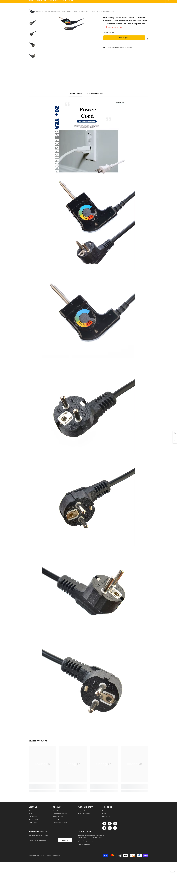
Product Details (75, 93)
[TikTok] (104, 828)
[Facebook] (104, 823)
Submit (65, 840)
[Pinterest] (115, 823)
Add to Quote (124, 38)
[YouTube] (110, 828)
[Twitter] (115, 828)
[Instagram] (110, 823)
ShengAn (112, 32)
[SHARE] (146, 38)
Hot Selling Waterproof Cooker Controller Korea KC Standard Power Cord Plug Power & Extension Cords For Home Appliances (125, 20)
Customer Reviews (95, 93)
